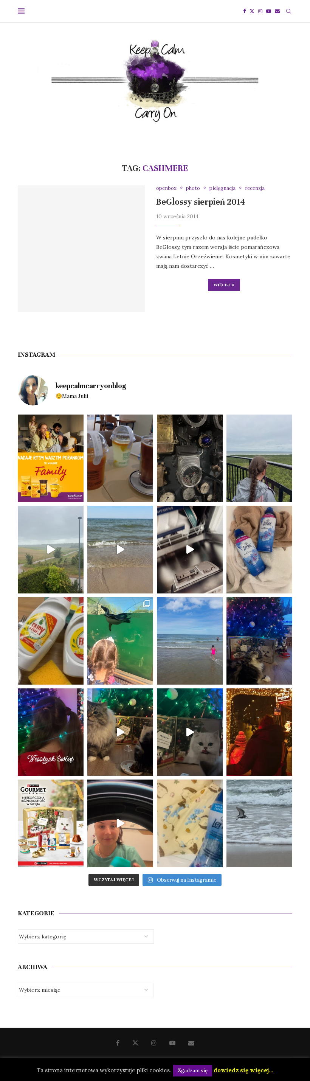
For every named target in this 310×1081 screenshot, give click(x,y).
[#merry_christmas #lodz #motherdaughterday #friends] (259, 732)
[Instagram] (260, 11)
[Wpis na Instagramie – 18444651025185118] (190, 458)
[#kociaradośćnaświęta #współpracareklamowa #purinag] (120, 732)
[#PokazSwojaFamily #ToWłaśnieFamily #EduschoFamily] (51, 458)
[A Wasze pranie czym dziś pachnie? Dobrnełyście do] (259, 549)
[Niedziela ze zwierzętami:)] (120, 641)
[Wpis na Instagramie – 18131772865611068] (259, 458)
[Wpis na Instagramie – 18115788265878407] (120, 549)
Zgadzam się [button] (193, 1070)
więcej (222, 284)
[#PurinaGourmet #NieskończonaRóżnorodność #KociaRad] (51, 823)
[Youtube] (268, 11)
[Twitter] (252, 11)
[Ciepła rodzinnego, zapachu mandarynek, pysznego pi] (51, 732)
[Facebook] (244, 11)
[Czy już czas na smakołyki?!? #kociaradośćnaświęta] (259, 641)
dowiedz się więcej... (243, 1070)
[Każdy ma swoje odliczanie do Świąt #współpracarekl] (190, 732)
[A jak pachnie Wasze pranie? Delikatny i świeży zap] (190, 823)
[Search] (288, 11)
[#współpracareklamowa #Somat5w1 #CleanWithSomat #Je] (190, 549)
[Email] (277, 11)
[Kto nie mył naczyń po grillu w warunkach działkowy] (51, 641)
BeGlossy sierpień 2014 (200, 202)
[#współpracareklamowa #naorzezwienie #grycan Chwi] (120, 458)
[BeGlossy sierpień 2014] (81, 248)
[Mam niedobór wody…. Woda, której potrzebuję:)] (190, 641)
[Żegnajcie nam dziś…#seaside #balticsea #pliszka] (259, 823)
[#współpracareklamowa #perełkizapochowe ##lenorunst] (120, 823)
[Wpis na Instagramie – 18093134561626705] (51, 549)
